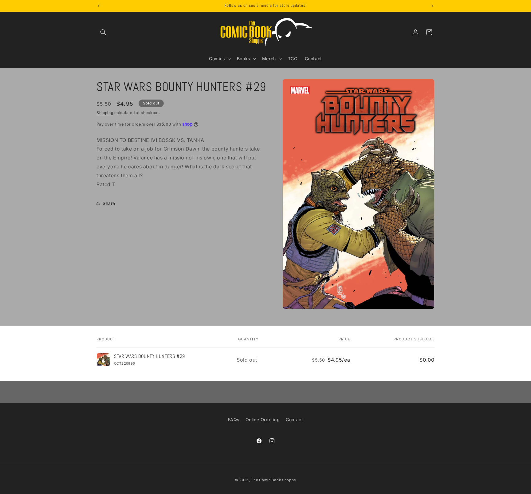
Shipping (104, 112)
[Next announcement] (432, 6)
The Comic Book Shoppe (273, 480)
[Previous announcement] (98, 6)
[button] (103, 32)
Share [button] (109, 203)
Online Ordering (263, 419)
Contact (294, 419)
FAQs (233, 419)
